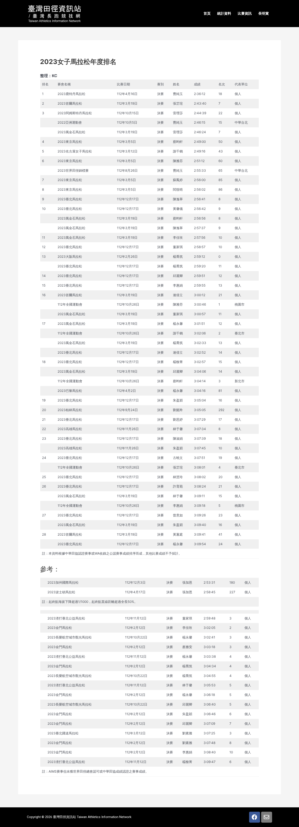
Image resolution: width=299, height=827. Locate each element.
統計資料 (224, 13)
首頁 (207, 13)
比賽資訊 (245, 13)
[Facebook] (254, 817)
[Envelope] (266, 817)
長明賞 (263, 13)
